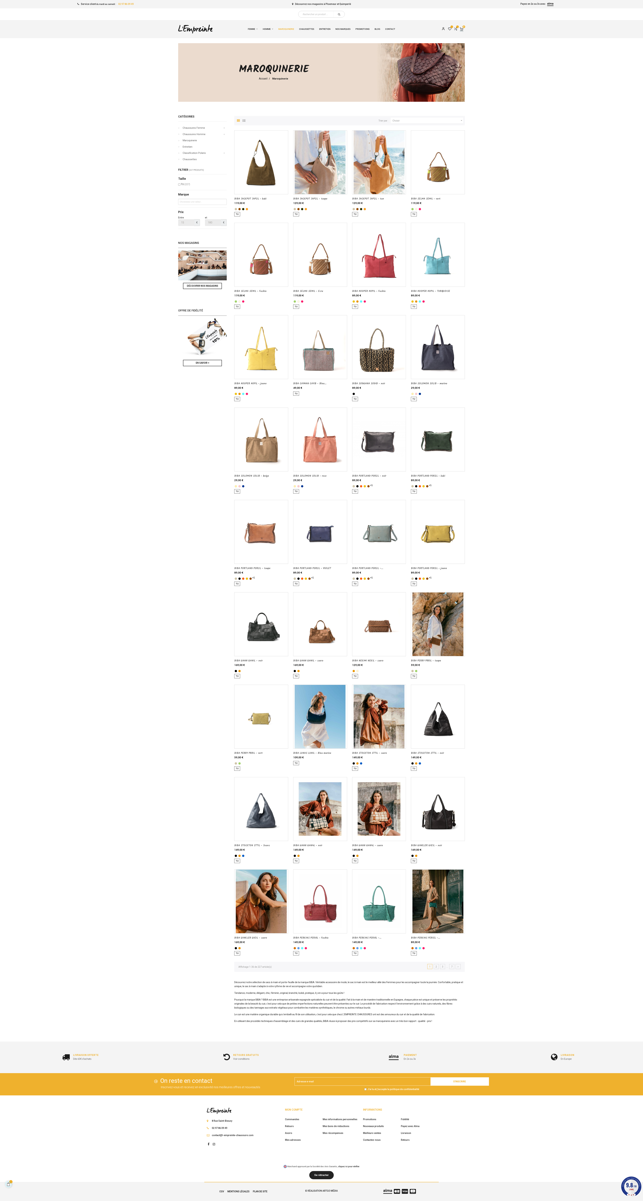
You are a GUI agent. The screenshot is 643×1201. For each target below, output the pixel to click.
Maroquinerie (190, 140)
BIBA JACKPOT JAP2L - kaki (250, 199)
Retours (289, 1126)
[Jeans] (361, 763)
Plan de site (260, 1191)
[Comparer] (455, 29)
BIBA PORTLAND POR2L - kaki (428, 476)
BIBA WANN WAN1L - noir (248, 661)
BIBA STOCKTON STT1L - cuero (369, 753)
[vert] (412, 209)
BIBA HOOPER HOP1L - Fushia (368, 291)
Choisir (427, 120)
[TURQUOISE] (361, 301)
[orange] (361, 486)
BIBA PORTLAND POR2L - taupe (252, 568)
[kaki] (243, 209)
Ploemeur (331, 4)
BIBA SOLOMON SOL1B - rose (310, 476)
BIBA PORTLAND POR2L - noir (369, 476)
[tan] (247, 209)
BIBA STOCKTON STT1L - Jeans (252, 845)
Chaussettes (190, 159)
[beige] (412, 394)
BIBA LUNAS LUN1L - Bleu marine (312, 753)
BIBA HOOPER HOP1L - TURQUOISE (430, 291)
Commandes (292, 1119)
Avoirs (288, 1133)
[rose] (416, 394)
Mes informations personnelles (340, 1119)
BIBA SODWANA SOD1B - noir (368, 383)
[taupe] (236, 209)
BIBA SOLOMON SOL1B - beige (251, 476)
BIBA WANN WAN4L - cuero (367, 845)
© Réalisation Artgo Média (321, 1190)
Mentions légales (238, 1191)
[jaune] (353, 301)
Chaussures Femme (194, 127)
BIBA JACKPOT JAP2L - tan (368, 199)
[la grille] (238, 120)
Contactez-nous (372, 1140)
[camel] (295, 948)
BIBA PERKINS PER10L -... (366, 938)
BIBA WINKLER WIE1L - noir (426, 845)
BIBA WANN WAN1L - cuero (308, 661)
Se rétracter (321, 1175)
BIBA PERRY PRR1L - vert (248, 753)
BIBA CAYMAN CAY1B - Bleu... (309, 383)
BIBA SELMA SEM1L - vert (425, 199)
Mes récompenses (333, 1133)
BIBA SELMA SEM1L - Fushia (250, 291)
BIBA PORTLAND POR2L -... (367, 568)
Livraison (406, 1133)
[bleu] (298, 948)
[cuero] (357, 301)
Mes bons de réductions (336, 1126)
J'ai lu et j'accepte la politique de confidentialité (393, 1089)
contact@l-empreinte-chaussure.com (233, 1135)
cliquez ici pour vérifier (348, 1166)
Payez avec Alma (410, 1126)
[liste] (243, 120)
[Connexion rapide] (442, 29)
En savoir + (202, 363)
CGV (221, 1191)
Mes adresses (293, 1140)
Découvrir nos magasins (202, 286)
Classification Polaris (194, 152)
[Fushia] (420, 209)
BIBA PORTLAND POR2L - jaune (429, 568)
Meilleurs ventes (372, 1133)
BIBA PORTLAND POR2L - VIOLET (312, 568)
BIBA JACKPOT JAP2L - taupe (310, 199)
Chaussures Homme (194, 134)
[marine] (420, 394)
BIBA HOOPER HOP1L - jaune (250, 383)
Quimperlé (345, 4)
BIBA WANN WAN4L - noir (307, 845)
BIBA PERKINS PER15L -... (425, 938)
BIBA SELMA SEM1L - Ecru (308, 291)
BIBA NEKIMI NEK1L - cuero (367, 661)
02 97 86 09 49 (126, 4)
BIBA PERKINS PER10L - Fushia (310, 938)
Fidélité (405, 1119)
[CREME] (357, 671)
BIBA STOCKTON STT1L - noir (427, 753)
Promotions (369, 1119)
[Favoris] (449, 29)
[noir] (353, 394)
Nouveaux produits (373, 1126)
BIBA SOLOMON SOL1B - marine (429, 383)
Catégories (186, 116)
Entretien (187, 146)
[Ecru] (416, 209)
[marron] (239, 209)
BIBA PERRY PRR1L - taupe (426, 661)
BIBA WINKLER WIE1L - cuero (250, 938)
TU (185, 184)
